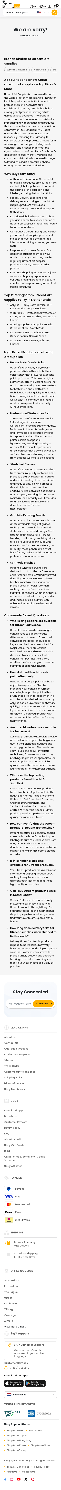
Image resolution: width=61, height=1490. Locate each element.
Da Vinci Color (37, 69)
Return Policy (12, 1128)
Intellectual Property (17, 1054)
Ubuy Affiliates (13, 1166)
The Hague (11, 1292)
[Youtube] (20, 1479)
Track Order (11, 1066)
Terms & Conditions (18, 1466)
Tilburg (8, 1309)
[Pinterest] (34, 1479)
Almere (8, 1321)
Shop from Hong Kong (19, 1440)
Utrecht (9, 1297)
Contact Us (11, 1043)
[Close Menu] (4, 7)
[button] (34, 6)
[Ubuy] (16, 6)
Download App (13, 1110)
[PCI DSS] (12, 1414)
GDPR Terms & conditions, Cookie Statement (24, 1158)
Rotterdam (11, 1286)
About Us (10, 1037)
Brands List (11, 1116)
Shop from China (40, 1445)
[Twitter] (27, 1479)
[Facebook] (7, 1479)
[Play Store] (35, 1384)
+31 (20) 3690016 (18, 1368)
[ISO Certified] (37, 1413)
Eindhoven (10, 1303)
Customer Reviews (15, 1122)
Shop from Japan (16, 1435)
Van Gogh (16, 69)
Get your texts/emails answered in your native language (29, 1353)
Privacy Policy (41, 1466)
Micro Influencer (14, 1083)
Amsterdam (11, 1280)
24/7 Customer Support (29, 1344)
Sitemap (9, 1060)
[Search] (54, 12)
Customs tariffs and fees (19, 1071)
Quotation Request (16, 1048)
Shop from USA (15, 1430)
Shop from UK (36, 1430)
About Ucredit (13, 1139)
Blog (7, 1151)
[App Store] (14, 1384)
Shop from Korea (16, 1445)
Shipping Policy (13, 1077)
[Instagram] (13, 1479)
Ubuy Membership (15, 1089)
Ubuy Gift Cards (14, 1145)
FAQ (6, 1133)
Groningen (10, 1315)
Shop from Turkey (17, 1450)
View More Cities (14, 1326)
